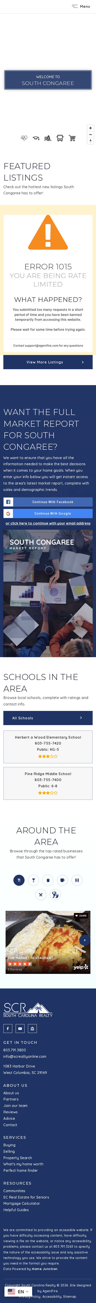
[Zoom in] (90, 128)
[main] (48, 501)
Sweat (77, 880)
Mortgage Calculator (21, 1203)
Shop (48, 880)
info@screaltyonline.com (24, 1056)
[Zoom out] (90, 134)
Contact (10, 1125)
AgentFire (50, 1291)
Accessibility (52, 1297)
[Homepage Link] (20, 6)
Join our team (15, 1105)
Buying (9, 1145)
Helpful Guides (16, 1210)
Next (84, 940)
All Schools (22, 718)
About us (11, 1093)
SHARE (83, 915)
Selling (9, 1151)
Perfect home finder (20, 1170)
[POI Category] (23, 138)
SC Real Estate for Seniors (26, 1197)
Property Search (17, 1158)
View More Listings (45, 362)
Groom (40, 894)
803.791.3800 (14, 1050)
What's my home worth (23, 1164)
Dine (19, 880)
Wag (55, 894)
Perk (62, 880)
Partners (11, 1099)
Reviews (10, 1112)
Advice (9, 1118)
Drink (33, 880)
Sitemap (69, 1297)
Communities (14, 1191)
